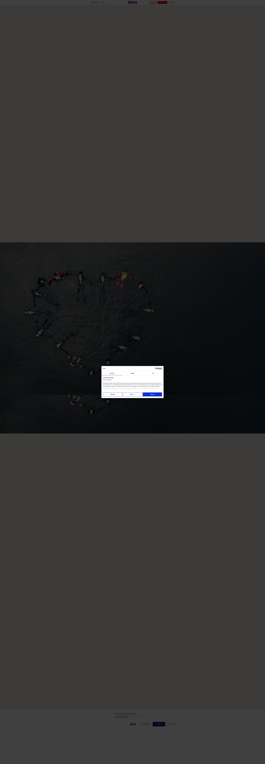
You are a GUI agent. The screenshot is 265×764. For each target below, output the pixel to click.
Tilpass (131, 394)
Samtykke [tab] (111, 373)
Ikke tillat (113, 394)
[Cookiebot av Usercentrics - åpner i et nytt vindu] (156, 369)
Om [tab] (153, 373)
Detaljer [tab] (132, 373)
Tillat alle (152, 394)
